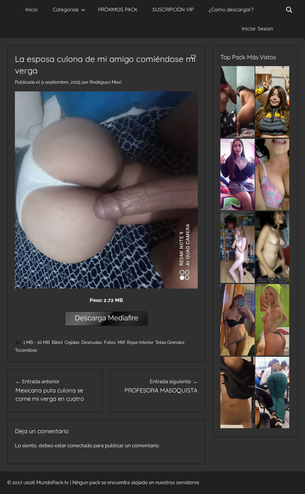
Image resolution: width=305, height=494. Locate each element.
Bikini (57, 342)
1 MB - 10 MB (36, 342)
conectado (79, 445)
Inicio (31, 9)
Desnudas (91, 342)
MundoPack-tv (52, 482)
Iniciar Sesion (257, 28)
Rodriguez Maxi (105, 82)
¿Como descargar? (231, 9)
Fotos (110, 342)
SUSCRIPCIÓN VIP (173, 9)
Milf (121, 342)
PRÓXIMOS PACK (117, 9)
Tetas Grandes (169, 342)
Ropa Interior (140, 342)
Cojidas (72, 342)
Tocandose (26, 350)
